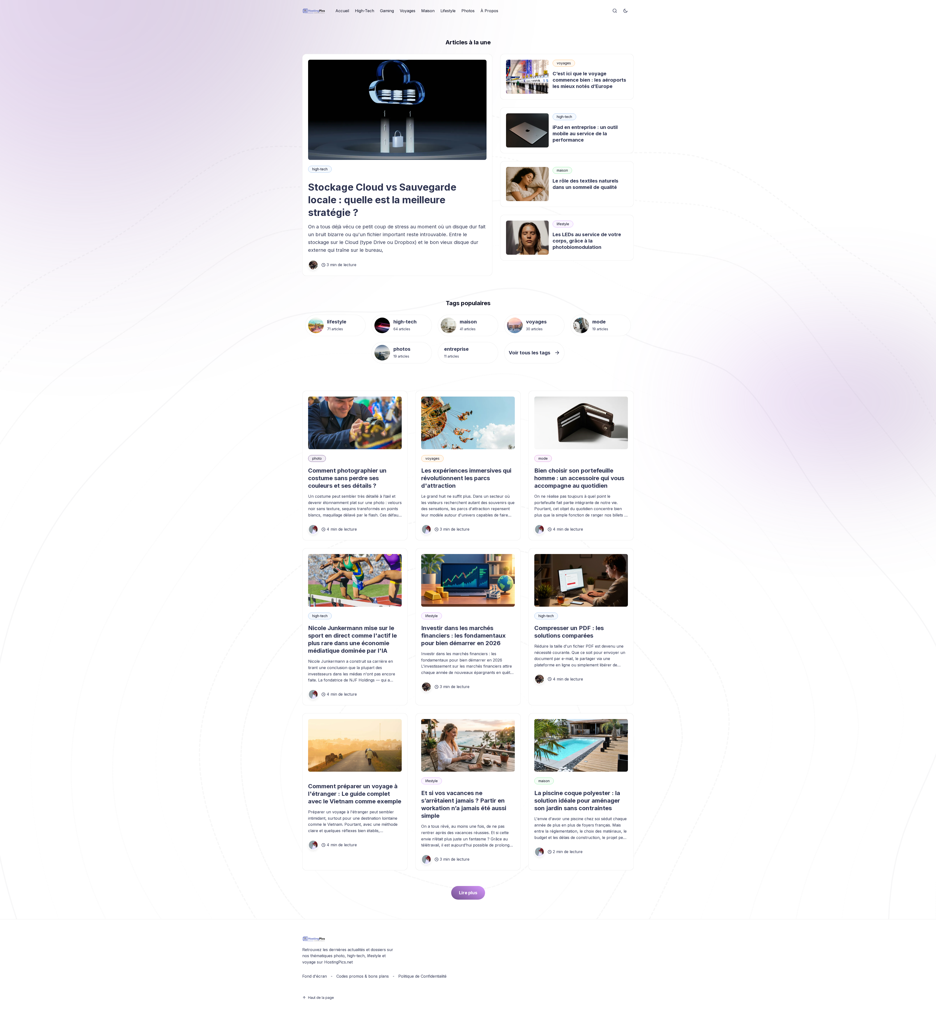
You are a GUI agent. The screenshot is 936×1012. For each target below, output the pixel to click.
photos (401, 349)
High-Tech (364, 10)
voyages (564, 63)
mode (599, 322)
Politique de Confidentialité (422, 976)
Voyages (407, 10)
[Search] (614, 11)
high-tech (320, 169)
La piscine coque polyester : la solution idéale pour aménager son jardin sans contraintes (577, 800)
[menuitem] (342, 11)
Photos (468, 10)
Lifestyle (448, 10)
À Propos (489, 10)
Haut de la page (321, 997)
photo (317, 458)
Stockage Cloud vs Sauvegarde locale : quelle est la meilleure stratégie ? (382, 199)
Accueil (342, 10)
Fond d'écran (314, 976)
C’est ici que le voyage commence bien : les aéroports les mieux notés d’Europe (589, 80)
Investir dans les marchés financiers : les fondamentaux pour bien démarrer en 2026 (463, 635)
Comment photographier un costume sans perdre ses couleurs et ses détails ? (347, 478)
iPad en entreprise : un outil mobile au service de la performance (585, 133)
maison (562, 170)
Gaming (387, 10)
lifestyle (563, 224)
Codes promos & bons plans (362, 976)
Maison (428, 10)
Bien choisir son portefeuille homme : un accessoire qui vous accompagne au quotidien (579, 478)
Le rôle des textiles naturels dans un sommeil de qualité (585, 184)
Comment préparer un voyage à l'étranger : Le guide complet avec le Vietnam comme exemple (354, 794)
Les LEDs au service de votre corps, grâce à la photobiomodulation (587, 241)
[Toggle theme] (625, 11)
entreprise (456, 349)
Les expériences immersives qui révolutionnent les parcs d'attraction (466, 478)
